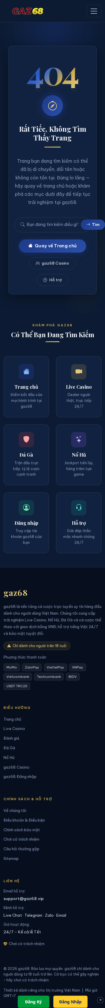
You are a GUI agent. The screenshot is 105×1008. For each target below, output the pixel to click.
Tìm (95, 224)
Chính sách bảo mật (22, 829)
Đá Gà (9, 747)
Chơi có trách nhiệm (21, 839)
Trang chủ (12, 719)
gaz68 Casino (55, 263)
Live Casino (14, 728)
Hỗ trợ (55, 279)
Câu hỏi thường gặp (21, 848)
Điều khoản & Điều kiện (24, 820)
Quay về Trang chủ (56, 245)
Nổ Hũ (9, 757)
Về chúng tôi (15, 810)
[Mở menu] (94, 11)
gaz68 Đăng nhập (20, 776)
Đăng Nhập (70, 1001)
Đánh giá (11, 738)
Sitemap (11, 858)
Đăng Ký (33, 1001)
